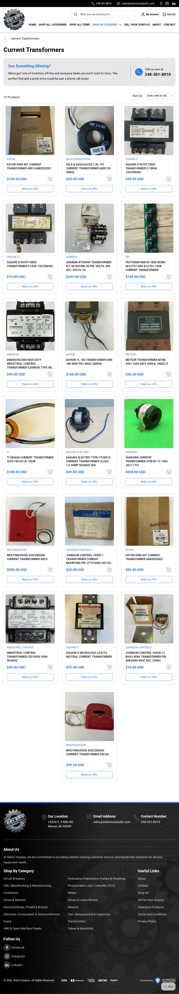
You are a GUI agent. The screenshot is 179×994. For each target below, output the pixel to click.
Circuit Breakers (14, 878)
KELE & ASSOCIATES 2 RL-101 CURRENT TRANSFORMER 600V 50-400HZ (88, 168)
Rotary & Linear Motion (83, 900)
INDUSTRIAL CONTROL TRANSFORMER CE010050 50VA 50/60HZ (27, 656)
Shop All (143, 892)
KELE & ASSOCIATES (78, 159)
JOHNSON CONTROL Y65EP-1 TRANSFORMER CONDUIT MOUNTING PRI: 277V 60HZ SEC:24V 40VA (89, 559)
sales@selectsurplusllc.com (111, 822)
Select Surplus (21, 980)
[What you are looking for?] (75, 14)
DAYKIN (70, 354)
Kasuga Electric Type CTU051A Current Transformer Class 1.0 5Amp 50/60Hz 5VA (88, 461)
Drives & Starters (14, 900)
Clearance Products (151, 907)
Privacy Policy (147, 921)
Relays (72, 892)
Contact (170, 24)
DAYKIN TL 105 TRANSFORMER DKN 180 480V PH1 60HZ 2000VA (89, 361)
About (156, 24)
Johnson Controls (79, 549)
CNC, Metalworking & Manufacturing (27, 885)
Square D (132, 159)
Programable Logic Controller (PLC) (91, 885)
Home (32, 24)
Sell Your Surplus (137, 24)
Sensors (73, 907)
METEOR (131, 354)
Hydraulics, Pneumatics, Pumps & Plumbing (96, 878)
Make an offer (30, 188)
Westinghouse (76, 745)
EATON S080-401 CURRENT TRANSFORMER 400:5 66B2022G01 (29, 166)
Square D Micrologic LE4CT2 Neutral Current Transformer (89, 654)
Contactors (10, 892)
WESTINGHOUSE (17, 549)
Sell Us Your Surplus (151, 900)
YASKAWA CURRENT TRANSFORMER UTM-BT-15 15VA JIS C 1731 (147, 461)
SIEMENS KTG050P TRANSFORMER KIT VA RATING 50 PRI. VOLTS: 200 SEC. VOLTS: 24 (88, 266)
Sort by (137, 95)
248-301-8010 (158, 74)
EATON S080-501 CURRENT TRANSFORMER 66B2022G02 (144, 557)
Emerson (13, 354)
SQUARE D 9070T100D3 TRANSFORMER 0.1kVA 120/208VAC (30, 264)
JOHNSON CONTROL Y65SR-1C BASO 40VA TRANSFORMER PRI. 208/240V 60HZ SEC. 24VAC (146, 656)
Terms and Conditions (152, 914)
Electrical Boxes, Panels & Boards (25, 907)
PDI (128, 257)
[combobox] (103, 14)
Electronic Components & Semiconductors (31, 914)
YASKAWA (131, 452)
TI (8, 452)
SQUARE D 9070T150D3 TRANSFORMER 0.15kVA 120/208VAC (141, 168)
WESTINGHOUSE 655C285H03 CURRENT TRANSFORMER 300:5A (87, 752)
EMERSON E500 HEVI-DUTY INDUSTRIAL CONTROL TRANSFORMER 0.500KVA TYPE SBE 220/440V (30, 364)
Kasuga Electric (77, 452)
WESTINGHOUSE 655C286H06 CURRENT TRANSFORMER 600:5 (27, 557)
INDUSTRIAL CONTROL (20, 647)
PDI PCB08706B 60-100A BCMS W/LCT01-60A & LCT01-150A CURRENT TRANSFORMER (145, 266)
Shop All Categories (53, 24)
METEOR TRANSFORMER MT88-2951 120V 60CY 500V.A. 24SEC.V (147, 361)
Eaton (11, 159)
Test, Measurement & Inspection (89, 914)
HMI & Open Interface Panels (22, 928)
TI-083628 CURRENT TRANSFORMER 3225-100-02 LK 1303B (30, 459)
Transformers (77, 921)
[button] (169, 14)
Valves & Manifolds (80, 928)
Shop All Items (79, 24)
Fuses (7, 921)
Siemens (71, 257)
